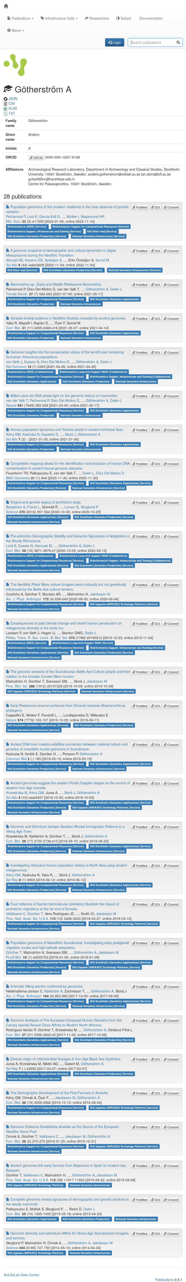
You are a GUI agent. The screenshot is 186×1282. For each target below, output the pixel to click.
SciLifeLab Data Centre (21, 1274)
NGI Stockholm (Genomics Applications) (114, 299)
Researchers (98, 18)
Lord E (32, 216)
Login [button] (116, 42)
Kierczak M (43, 545)
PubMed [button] (141, 207)
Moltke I (73, 216)
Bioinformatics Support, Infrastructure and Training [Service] (45, 231)
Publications (21, 18)
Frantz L (33, 506)
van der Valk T (17, 400)
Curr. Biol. (13, 327)
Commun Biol (16, 758)
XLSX (12, 108)
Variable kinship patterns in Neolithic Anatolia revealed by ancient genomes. (67, 318)
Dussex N (31, 361)
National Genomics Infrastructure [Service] (98, 236)
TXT (11, 113)
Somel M (102, 260)
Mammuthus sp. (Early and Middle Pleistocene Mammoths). (55, 284)
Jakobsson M (100, 594)
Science (12, 511)
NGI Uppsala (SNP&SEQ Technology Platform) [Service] (124, 604)
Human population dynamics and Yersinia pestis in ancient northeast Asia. (66, 429)
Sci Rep (12, 879)
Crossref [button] (172, 207)
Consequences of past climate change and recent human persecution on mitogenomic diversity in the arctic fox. (64, 625)
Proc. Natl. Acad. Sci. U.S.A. (27, 918)
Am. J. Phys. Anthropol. (24, 598)
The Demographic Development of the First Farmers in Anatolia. (59, 1092)
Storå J (70, 434)
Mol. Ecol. (13, 221)
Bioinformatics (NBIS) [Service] (27, 226)
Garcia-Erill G (49, 216)
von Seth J (14, 361)
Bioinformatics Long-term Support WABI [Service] (83, 643)
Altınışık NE (14, 260)
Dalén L (116, 289)
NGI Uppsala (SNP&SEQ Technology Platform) (36, 1185)
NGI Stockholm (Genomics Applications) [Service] (120, 483)
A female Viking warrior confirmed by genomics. (46, 986)
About (16, 30)
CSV (11, 103)
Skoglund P (89, 506)
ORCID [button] (38, 157)
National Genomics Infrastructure (81, 304)
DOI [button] (157, 207)
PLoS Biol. (14, 957)
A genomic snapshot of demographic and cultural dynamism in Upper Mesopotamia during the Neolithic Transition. (61, 253)
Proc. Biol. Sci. (17, 686)
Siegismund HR (92, 216)
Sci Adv (11, 264)
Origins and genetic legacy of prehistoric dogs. (45, 502)
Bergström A (15, 506)
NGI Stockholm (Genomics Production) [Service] (37, 236)
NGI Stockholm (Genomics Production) (31, 304)
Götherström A (97, 289)
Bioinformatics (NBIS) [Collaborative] (31, 372)
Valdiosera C (15, 913)
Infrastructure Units (59, 18)
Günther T (35, 913)
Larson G (71, 506)
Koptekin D (49, 434)
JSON (12, 98)
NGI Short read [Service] (102, 231)
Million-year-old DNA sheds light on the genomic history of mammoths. (63, 395)
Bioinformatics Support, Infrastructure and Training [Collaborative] (130, 376)
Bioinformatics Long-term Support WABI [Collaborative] (93, 372)
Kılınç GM (13, 434)
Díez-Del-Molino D (55, 361)
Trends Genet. (17, 293)
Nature (11, 405)
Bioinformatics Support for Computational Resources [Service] (91, 226)
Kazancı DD (34, 260)
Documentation (151, 18)
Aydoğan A (53, 260)
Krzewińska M (16, 792)
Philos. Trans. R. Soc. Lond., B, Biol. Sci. (37, 637)
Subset (125, 18)
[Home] (6, 6)
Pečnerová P (15, 216)
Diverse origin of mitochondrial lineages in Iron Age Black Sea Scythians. (65, 1058)
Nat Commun (16, 366)
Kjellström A (53, 991)
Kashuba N (31, 434)
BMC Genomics (18, 477)
